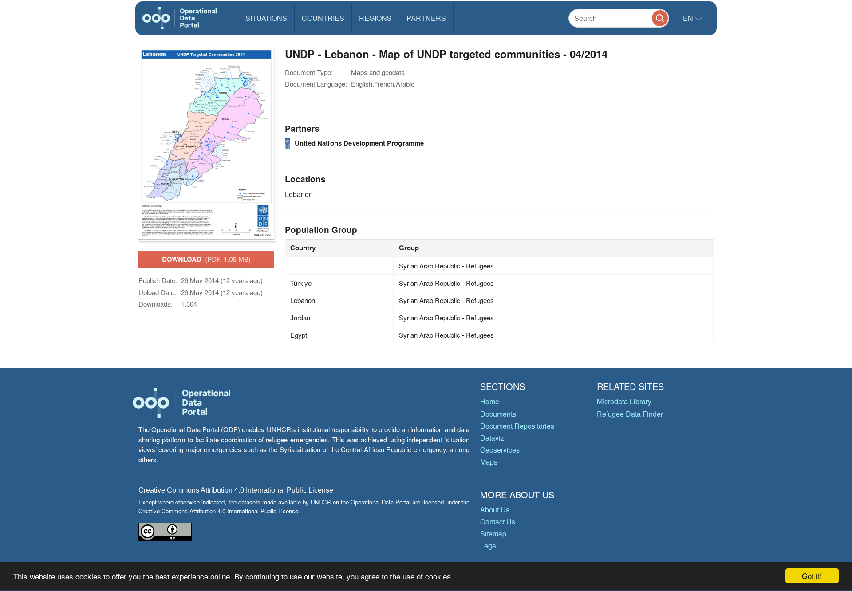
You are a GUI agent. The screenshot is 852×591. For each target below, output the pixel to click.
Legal (489, 545)
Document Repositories (517, 426)
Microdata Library (624, 401)
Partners (426, 18)
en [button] (689, 18)
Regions (375, 18)
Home (489, 401)
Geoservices (500, 450)
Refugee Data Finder (630, 414)
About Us (494, 509)
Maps (488, 462)
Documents (498, 414)
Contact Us (497, 521)
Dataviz (492, 438)
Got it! (812, 575)
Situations (266, 18)
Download (206, 259)
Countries (323, 18)
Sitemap (493, 533)
